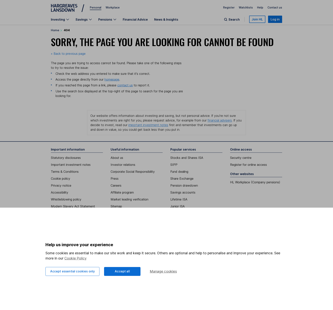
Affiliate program (122, 192)
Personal (95, 7)
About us (117, 158)
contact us (125, 85)
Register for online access (248, 165)
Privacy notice (61, 185)
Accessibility (59, 192)
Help (260, 7)
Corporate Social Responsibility (133, 172)
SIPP (173, 165)
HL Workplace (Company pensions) (255, 182)
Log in (275, 19)
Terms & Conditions (65, 172)
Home (55, 30)
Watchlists (246, 7)
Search (234, 19)
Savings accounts (182, 192)
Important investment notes (71, 165)
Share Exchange (181, 178)
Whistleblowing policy (66, 199)
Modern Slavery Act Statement (73, 206)
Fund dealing (179, 172)
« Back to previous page (68, 54)
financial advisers (220, 120)
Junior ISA (177, 206)
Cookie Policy (75, 258)
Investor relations (123, 165)
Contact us (274, 7)
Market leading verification (129, 199)
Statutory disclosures (66, 158)
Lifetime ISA (178, 199)
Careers (116, 185)
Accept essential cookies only (72, 271)
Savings (82, 19)
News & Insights (166, 19)
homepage (111, 79)
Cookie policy (60, 178)
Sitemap (116, 206)
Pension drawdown (184, 185)
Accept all (122, 271)
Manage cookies (163, 271)
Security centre (240, 158)
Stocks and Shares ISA (186, 158)
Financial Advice (135, 19)
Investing (58, 19)
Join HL (257, 19)
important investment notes (148, 125)
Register (229, 7)
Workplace (113, 7)
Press (115, 178)
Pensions (105, 19)
